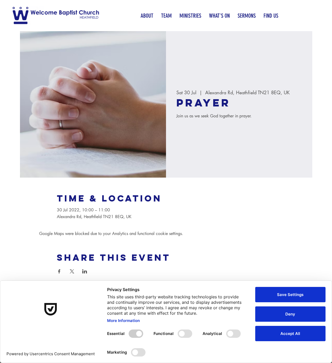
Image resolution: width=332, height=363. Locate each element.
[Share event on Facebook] (59, 271)
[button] (147, 16)
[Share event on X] (72, 271)
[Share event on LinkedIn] (84, 271)
